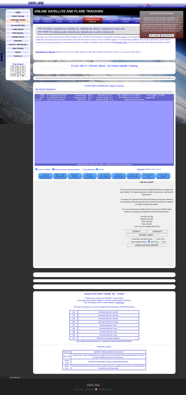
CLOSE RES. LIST (148, 176)
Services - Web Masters (18, 45)
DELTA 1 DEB (120, 29)
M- (18, 70)
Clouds (101, 170)
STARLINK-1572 (73, 29)
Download (18, 41)
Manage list (51, 89)
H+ (13, 67)
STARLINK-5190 (108, 32)
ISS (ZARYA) (48, 29)
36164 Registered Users (129, 6)
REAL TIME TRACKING (60, 176)
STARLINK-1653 (108, 29)
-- (12, 72)
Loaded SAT (150, 97)
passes (124, 37)
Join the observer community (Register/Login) (167, 6)
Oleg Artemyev (15, 378)
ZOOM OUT (157, 231)
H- (13, 70)
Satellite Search (18, 37)
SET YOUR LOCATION (104, 176)
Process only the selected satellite (67, 170)
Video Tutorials (18, 48)
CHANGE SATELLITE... (45, 176)
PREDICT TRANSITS (119, 176)
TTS (13, 75)
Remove (42, 89)
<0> (18, 72)
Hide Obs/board (89, 170)
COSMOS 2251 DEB (59, 32)
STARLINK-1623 (74, 32)
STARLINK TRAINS (18, 20)
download (120, 303)
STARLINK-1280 (86, 29)
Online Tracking (18, 16)
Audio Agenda (18, 29)
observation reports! (121, 42)
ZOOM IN (136, 231)
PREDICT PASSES (75, 176)
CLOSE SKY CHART (163, 176)
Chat (144, 6)
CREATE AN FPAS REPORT (146, 245)
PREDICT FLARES (89, 176)
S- (23, 70)
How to (18, 52)
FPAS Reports (18, 33)
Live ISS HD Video (18, 25)
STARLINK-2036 (87, 32)
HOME (18, 12)
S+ (23, 67)
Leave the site (167, 35)
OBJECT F (97, 29)
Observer (140, 169)
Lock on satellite (44, 170)
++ (23, 72)
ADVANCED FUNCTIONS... (133, 176)
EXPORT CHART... (146, 235)
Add (36, 89)
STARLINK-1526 (60, 29)
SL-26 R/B (97, 32)
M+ (18, 67)
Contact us (18, 56)
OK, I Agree (154, 35)
